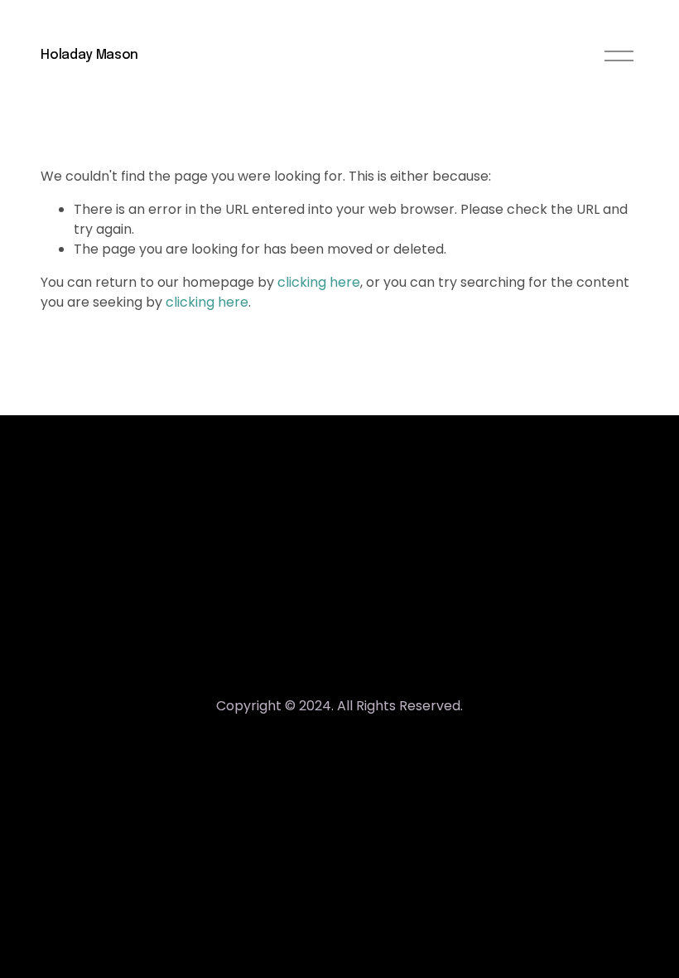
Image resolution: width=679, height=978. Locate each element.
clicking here (318, 282)
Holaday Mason (89, 55)
